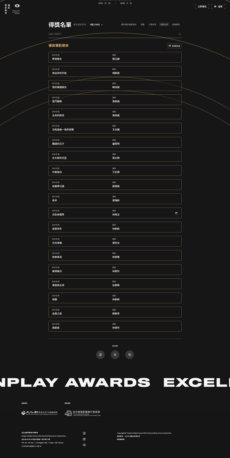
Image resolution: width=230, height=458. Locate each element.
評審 (142, 24)
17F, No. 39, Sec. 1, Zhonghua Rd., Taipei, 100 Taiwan (42, 443)
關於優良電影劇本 (129, 24)
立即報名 (202, 6)
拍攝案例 (176, 24)
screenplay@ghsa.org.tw (31, 446)
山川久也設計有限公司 (132, 436)
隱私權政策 (121, 439)
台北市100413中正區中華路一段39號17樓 (35, 439)
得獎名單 (164, 24)
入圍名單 (152, 24)
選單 (220, 6)
